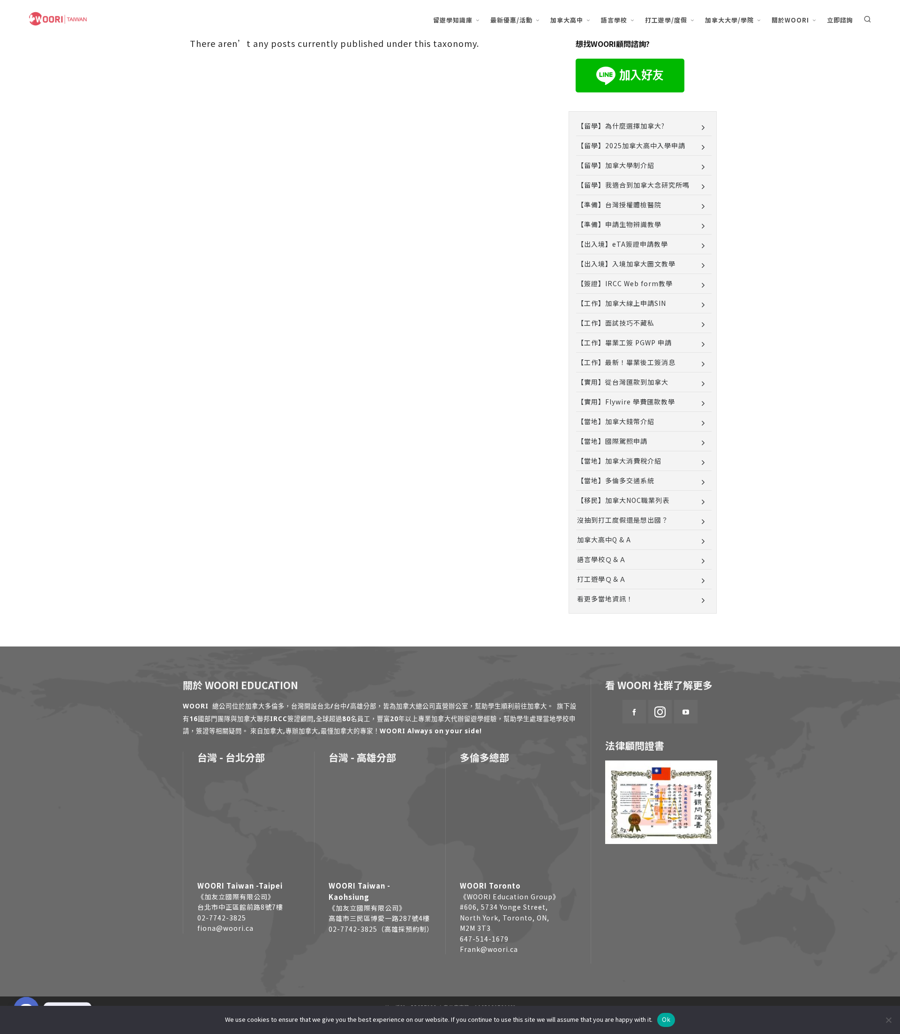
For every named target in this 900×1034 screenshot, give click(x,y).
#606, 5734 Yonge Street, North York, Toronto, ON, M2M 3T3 (504, 917)
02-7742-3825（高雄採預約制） (381, 929)
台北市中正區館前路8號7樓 (240, 907)
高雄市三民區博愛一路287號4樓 (379, 918)
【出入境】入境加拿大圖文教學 (626, 263)
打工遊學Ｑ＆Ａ (601, 579)
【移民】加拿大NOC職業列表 (623, 500)
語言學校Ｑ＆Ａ (601, 559)
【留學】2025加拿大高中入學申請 (631, 145)
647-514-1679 (484, 938)
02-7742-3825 (221, 917)
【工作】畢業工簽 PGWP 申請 (624, 342)
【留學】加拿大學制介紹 (615, 165)
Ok (666, 1019)
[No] (888, 1020)
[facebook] (634, 711)
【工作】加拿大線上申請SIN (621, 303)
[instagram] (660, 711)
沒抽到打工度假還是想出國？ (622, 520)
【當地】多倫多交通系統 (615, 480)
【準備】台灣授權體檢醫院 (619, 204)
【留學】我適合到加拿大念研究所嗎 (633, 185)
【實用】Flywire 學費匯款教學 (626, 401)
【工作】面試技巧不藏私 (615, 322)
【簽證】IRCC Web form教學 (625, 283)
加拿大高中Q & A (604, 539)
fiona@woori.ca (225, 928)
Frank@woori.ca (489, 949)
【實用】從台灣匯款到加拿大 (622, 382)
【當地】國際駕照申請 (612, 441)
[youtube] (686, 711)
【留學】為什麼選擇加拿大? (621, 125)
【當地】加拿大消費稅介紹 (619, 460)
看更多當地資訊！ (605, 598)
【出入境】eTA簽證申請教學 (622, 244)
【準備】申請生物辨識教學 (619, 224)
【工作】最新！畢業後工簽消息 (626, 362)
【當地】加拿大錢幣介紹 (615, 421)
